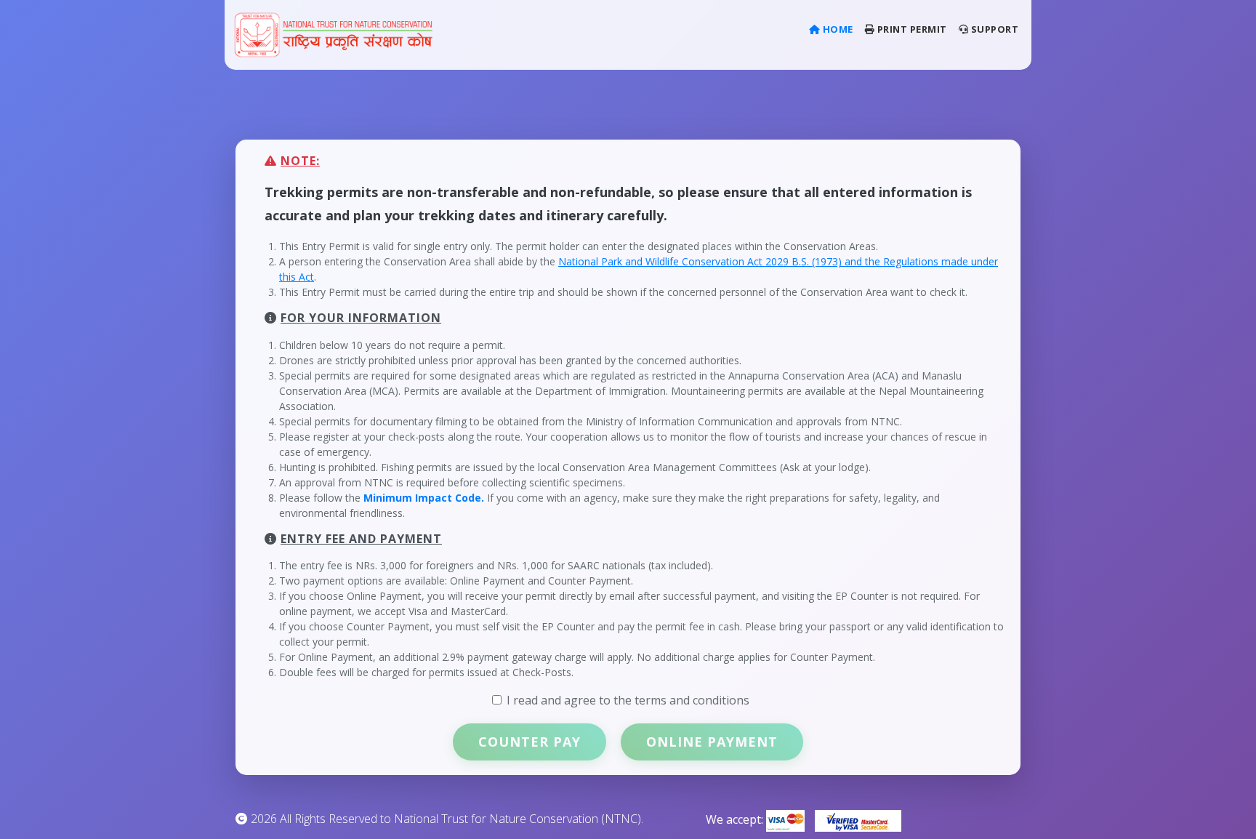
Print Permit (910, 29)
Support (993, 29)
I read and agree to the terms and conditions (628, 700)
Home (839, 29)
